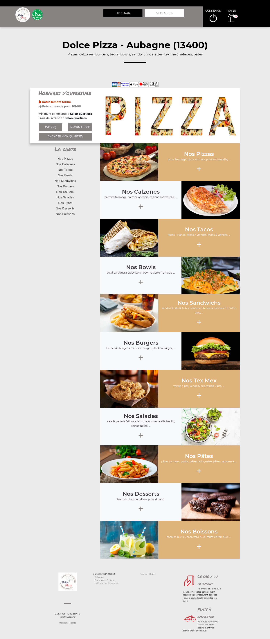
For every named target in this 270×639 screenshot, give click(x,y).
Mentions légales (67, 623)
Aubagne (99, 577)
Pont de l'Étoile (147, 574)
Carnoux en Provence (105, 580)
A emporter (164, 13)
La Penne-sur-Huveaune (107, 583)
